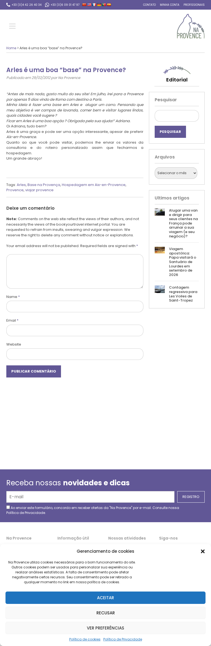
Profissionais (194, 5)
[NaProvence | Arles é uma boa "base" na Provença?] (191, 26)
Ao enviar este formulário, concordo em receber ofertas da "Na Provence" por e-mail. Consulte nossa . (92, 510)
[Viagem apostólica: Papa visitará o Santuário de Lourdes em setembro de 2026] (160, 262)
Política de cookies (85, 639)
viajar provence (39, 190)
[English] (89, 5)
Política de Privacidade (122, 639)
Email (12, 320)
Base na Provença (43, 184)
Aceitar (105, 598)
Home (11, 48)
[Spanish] (109, 5)
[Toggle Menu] (13, 26)
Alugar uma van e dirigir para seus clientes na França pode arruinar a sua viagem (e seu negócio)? (183, 223)
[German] (99, 5)
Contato (149, 5)
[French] (94, 5)
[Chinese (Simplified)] (84, 5)
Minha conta (169, 5)
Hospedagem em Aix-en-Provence (94, 184)
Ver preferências (105, 628)
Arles (21, 184)
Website (13, 344)
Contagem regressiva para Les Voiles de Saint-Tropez (183, 294)
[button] (203, 551)
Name (13, 296)
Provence (15, 190)
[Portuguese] (104, 5)
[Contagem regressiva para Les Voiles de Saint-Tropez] (160, 293)
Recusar (105, 613)
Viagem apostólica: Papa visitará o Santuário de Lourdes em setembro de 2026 (182, 261)
